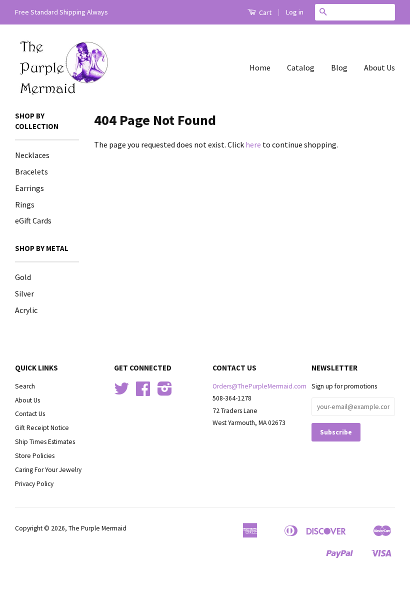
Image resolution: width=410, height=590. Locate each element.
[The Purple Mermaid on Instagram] (164, 392)
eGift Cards (33, 221)
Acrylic (26, 310)
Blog (339, 67)
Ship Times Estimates (45, 442)
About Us (379, 67)
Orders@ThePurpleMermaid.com (259, 386)
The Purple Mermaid (97, 528)
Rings (24, 205)
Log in (295, 12)
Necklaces (32, 155)
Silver (24, 293)
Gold (23, 277)
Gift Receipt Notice (42, 428)
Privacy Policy (34, 484)
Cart (265, 12)
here (253, 145)
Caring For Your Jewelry (48, 470)
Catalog (300, 67)
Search (25, 386)
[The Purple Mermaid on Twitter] (121, 392)
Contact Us (30, 414)
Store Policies (34, 456)
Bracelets (31, 171)
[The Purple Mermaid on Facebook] (143, 392)
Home (260, 67)
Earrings (29, 188)
